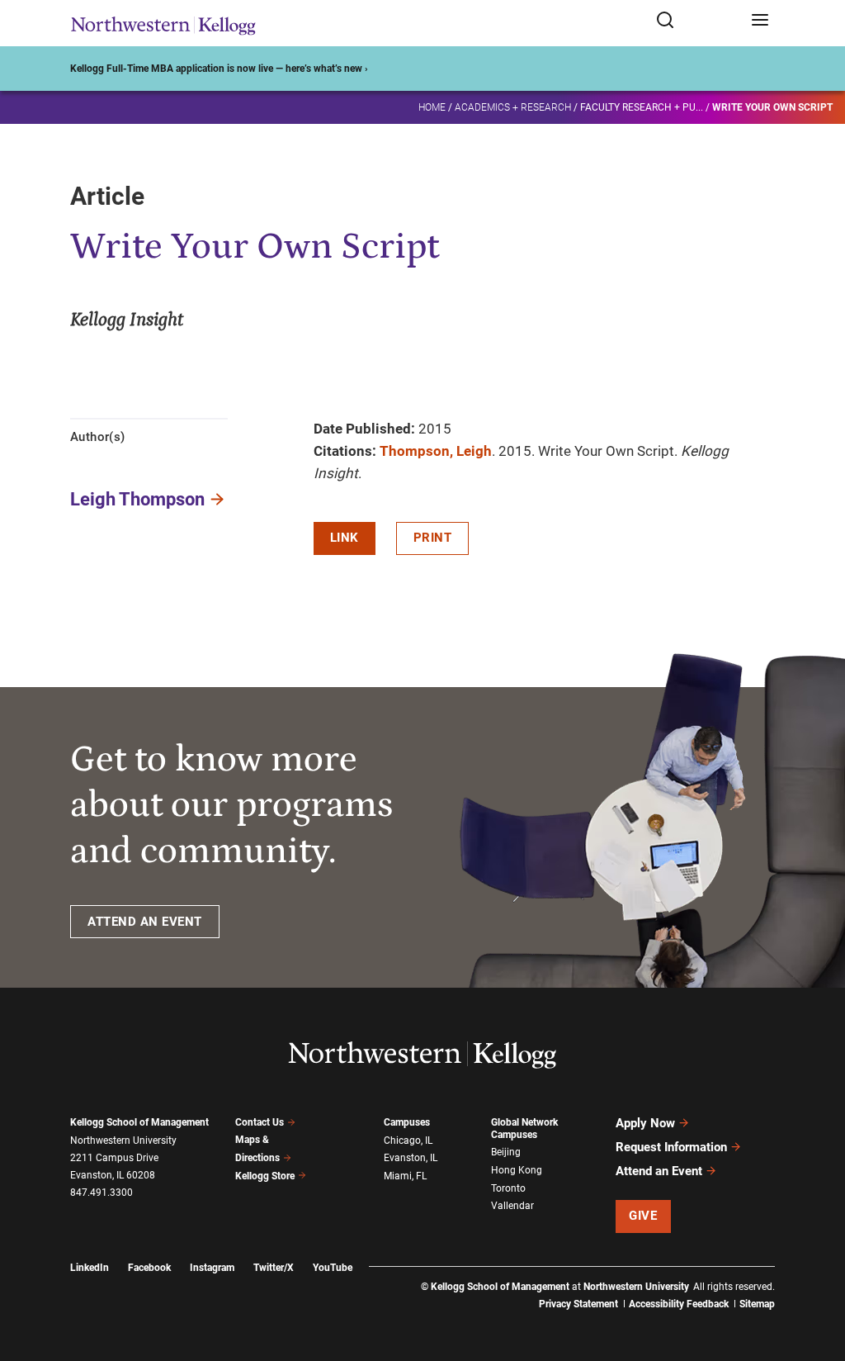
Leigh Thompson (137, 499)
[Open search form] (697, 21)
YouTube (332, 1267)
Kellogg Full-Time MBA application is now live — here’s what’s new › (219, 68)
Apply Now (645, 1123)
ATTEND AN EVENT (144, 921)
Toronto (508, 1188)
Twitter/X (273, 1267)
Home (432, 107)
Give (643, 1215)
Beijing (506, 1152)
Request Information (671, 1147)
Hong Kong (516, 1170)
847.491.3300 (101, 1192)
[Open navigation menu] (760, 21)
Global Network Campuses (524, 1128)
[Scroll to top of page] (817, 1275)
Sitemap (757, 1304)
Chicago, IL (408, 1140)
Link (344, 537)
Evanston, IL (410, 1158)
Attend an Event (659, 1171)
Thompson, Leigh (436, 451)
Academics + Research (513, 107)
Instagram (212, 1267)
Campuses (407, 1122)
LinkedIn (89, 1267)
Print (432, 537)
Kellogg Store (265, 1176)
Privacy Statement (578, 1304)
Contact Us (259, 1122)
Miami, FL (405, 1176)
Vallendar (512, 1206)
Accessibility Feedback (679, 1304)
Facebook (149, 1267)
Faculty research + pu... (641, 107)
